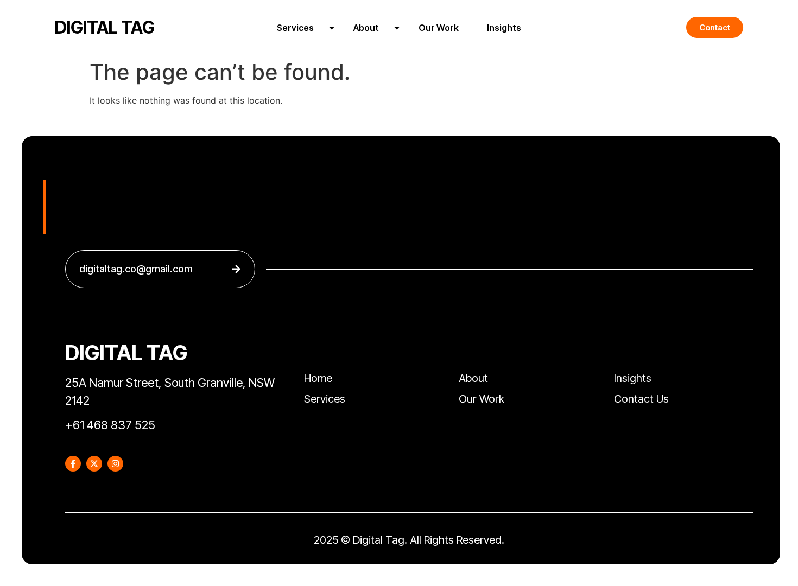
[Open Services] (331, 27)
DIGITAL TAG (105, 27)
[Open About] (396, 27)
